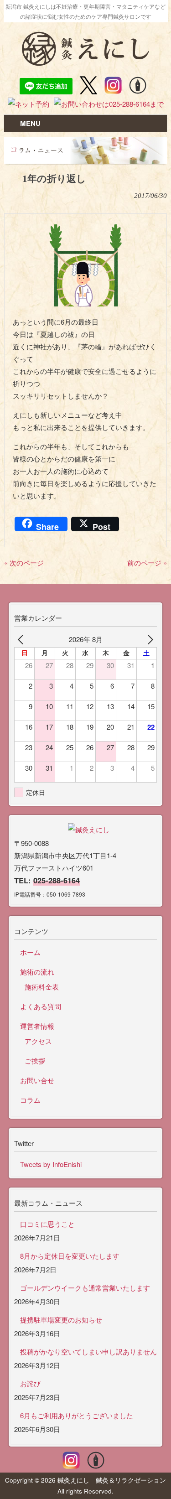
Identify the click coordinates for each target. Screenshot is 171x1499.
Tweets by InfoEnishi (51, 1164)
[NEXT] (148, 639)
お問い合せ (37, 1080)
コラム (30, 1100)
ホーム (30, 952)
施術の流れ (37, 971)
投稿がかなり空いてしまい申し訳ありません (88, 1351)
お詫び (30, 1383)
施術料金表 (42, 986)
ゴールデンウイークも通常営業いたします (85, 1287)
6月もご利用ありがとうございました (76, 1415)
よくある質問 (40, 1006)
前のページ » (147, 562)
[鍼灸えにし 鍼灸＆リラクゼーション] (85, 61)
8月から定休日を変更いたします (69, 1255)
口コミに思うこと (47, 1224)
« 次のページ (24, 562)
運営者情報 (37, 1026)
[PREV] (22, 639)
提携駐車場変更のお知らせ (61, 1319)
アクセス (38, 1041)
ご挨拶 (35, 1060)
